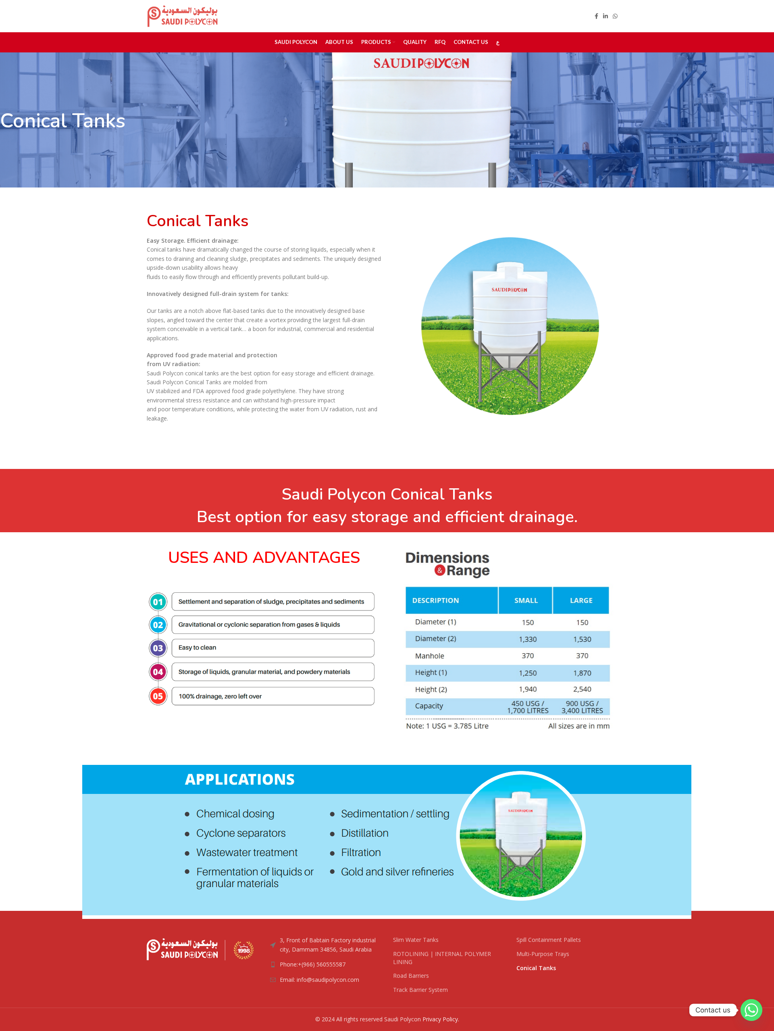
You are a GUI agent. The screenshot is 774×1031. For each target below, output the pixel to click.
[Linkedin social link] (605, 16)
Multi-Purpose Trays (542, 954)
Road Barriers (411, 975)
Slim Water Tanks (416, 940)
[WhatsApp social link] (615, 16)
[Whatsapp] (751, 1010)
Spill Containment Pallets (548, 940)
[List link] (325, 964)
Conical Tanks (536, 968)
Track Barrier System (420, 990)
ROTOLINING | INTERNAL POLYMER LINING (442, 958)
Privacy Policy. (440, 1019)
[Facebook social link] (596, 16)
